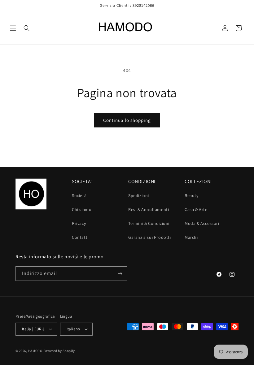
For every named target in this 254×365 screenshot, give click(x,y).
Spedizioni (138, 195)
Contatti (80, 237)
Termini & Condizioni (148, 223)
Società (79, 195)
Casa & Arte (196, 209)
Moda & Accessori (202, 223)
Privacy (79, 223)
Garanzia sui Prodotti (149, 237)
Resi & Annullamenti (148, 209)
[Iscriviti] (120, 273)
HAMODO (35, 351)
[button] (13, 28)
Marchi (191, 237)
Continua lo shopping (127, 120)
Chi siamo (81, 209)
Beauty (192, 195)
